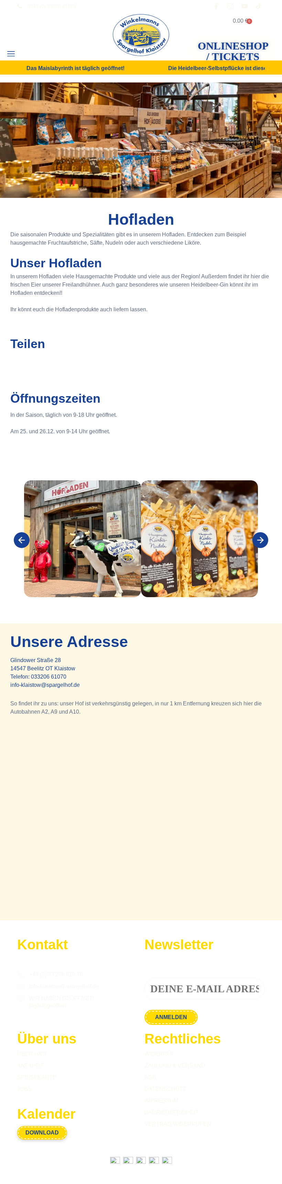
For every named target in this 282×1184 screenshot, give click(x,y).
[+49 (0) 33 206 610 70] (20, 974)
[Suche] (33, 54)
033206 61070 (48, 677)
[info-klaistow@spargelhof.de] (20, 986)
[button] (11, 53)
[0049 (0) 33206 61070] (19, 6)
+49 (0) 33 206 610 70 (56, 974)
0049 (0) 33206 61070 (51, 6)
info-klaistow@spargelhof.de (45, 685)
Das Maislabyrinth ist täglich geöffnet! (75, 68)
